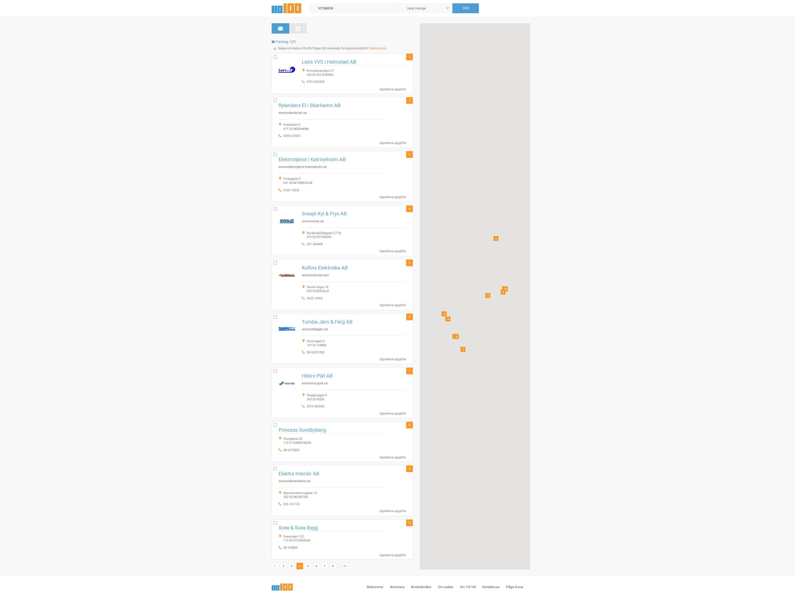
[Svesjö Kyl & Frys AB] (342, 230)
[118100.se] (286, 5)
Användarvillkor (421, 587)
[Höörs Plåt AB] (342, 393)
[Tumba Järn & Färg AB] (342, 339)
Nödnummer (375, 587)
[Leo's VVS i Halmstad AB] (342, 73)
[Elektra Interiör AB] (342, 490)
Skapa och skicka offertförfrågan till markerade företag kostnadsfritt (323, 48)
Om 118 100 (468, 587)
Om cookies (445, 587)
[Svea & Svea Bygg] (342, 539)
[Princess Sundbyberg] (342, 441)
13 (344, 566)
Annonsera (397, 587)
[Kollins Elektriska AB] (342, 285)
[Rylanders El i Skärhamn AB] (342, 122)
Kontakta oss (491, 587)
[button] (444, 313)
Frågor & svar (514, 587)
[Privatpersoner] (298, 28)
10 (409, 522)
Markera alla (378, 48)
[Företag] (280, 28)
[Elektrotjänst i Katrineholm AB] (342, 176)
